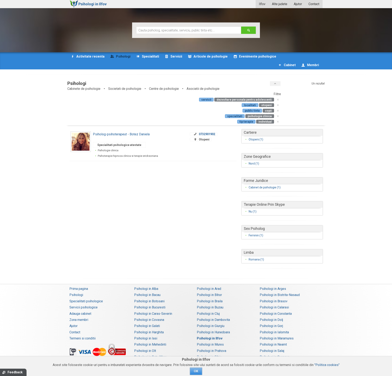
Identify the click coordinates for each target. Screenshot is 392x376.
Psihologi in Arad (209, 289)
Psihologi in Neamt (273, 344)
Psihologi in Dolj (271, 320)
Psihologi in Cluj (208, 314)
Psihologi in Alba (146, 289)
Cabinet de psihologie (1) (265, 187)
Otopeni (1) (256, 139)
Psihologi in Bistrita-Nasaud (280, 295)
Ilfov (262, 4)
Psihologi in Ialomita (274, 332)
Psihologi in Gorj (271, 326)
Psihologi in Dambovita (213, 320)
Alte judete (279, 4)
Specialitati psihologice (86, 301)
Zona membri (78, 320)
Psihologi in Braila (210, 301)
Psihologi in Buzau (210, 307)
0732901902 (207, 134)
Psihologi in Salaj (272, 351)
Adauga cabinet (80, 314)
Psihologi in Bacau (147, 295)
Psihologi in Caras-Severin (153, 314)
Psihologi (76, 295)
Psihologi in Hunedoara (213, 332)
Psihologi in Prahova (211, 351)
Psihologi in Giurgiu (210, 326)
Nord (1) (254, 163)
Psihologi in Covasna (149, 320)
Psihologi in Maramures (277, 338)
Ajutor (298, 4)
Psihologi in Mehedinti (150, 344)
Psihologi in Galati (147, 326)
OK (196, 371)
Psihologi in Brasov (273, 301)
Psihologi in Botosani (149, 301)
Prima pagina (78, 289)
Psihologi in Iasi (145, 338)
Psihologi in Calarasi (274, 307)
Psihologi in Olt (145, 351)
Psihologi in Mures (210, 344)
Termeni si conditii (82, 338)
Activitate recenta (90, 56)
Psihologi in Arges (273, 289)
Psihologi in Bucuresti (149, 307)
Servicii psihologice (83, 307)
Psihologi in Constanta (276, 314)
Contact (313, 4)
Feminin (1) (256, 235)
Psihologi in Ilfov (210, 338)
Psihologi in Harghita (149, 332)
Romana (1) (256, 259)
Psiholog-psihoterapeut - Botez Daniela (121, 134)
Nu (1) (252, 211)
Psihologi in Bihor (209, 295)
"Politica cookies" (327, 365)
